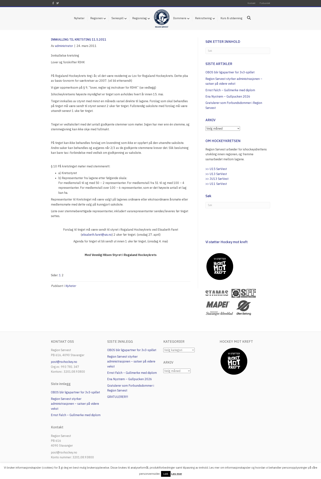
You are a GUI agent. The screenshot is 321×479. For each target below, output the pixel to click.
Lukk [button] (165, 473)
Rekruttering (203, 18)
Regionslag (139, 18)
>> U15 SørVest (216, 169)
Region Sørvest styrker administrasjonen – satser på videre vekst (75, 403)
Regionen (96, 18)
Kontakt (251, 3)
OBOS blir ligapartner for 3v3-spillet (229, 72)
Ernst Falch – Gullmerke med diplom (230, 90)
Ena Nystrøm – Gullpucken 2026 (227, 96)
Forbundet (265, 3)
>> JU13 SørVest (216, 179)
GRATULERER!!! (117, 397)
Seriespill (117, 18)
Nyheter (79, 18)
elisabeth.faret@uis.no (97, 234)
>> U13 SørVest (216, 174)
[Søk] (247, 18)
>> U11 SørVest (216, 184)
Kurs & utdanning (231, 18)
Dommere (179, 18)
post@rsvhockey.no (64, 362)
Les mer (176, 473)
